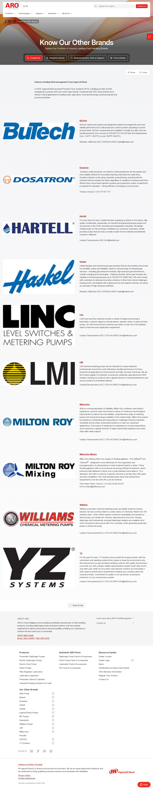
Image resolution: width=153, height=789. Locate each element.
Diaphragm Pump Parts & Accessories (75, 656)
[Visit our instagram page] (51, 751)
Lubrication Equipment (28, 675)
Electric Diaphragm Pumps (30, 660)
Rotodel (22, 735)
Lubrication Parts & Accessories (73, 664)
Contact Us (104, 679)
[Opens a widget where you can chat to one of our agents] (144, 785)
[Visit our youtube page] (44, 751)
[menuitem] (10, 13)
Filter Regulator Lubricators (31, 672)
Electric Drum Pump (27, 664)
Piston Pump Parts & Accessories (73, 660)
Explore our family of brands (30, 764)
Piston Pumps (25, 668)
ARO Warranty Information (110, 672)
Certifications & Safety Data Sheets (114, 668)
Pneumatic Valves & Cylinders (32, 679)
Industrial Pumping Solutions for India (35, 683)
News (101, 664)
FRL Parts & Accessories (70, 668)
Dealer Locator (105, 656)
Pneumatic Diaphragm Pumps (32, 656)
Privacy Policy (24, 775)
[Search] (95, 6)
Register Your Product (108, 675)
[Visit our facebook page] (38, 751)
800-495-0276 (42, 638)
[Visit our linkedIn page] (31, 751)
